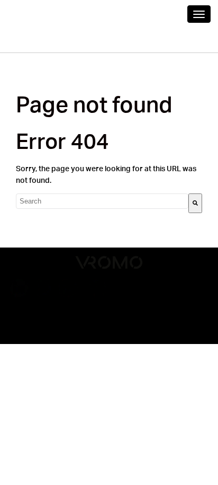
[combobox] (102, 201)
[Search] (195, 203)
